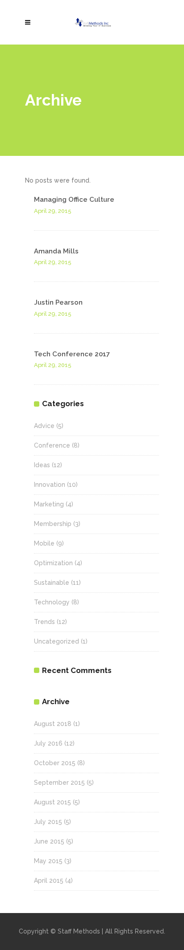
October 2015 (54, 763)
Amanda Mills (56, 251)
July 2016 (48, 743)
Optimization (53, 563)
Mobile (44, 543)
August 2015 (52, 802)
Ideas (42, 465)
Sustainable (51, 582)
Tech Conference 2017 (72, 354)
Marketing (49, 504)
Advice (44, 425)
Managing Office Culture (74, 200)
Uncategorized (56, 641)
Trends (44, 621)
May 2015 (48, 860)
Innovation (49, 484)
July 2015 (48, 821)
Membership (52, 523)
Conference (52, 445)
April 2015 (48, 880)
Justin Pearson (58, 302)
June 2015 (49, 841)
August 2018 (52, 723)
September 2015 (59, 782)
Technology (52, 602)
